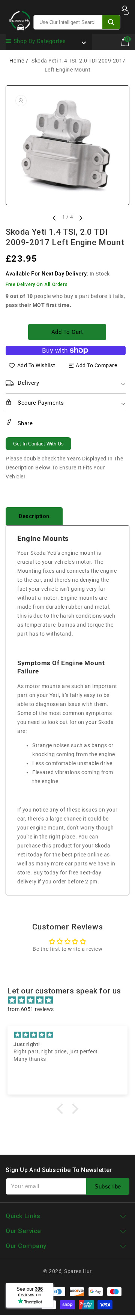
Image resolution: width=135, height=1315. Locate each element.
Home (16, 61)
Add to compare (96, 365)
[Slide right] (80, 217)
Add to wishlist (36, 365)
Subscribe (107, 1186)
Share (24, 423)
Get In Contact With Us (38, 444)
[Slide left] (54, 217)
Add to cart (67, 332)
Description (34, 516)
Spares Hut (78, 1271)
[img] (71, 1000)
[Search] (111, 22)
